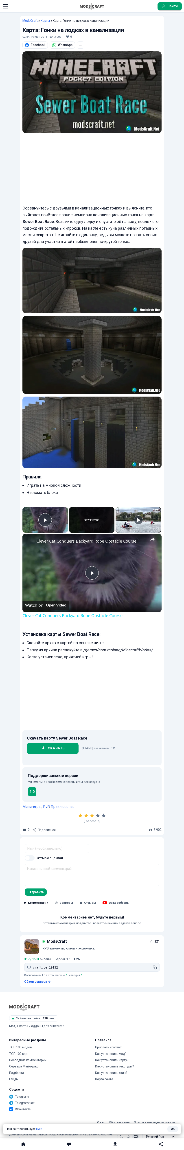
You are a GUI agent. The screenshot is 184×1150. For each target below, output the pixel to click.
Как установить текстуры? (114, 1066)
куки (39, 1128)
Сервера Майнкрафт (24, 1066)
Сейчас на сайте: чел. (35, 1018)
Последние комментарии (27, 1060)
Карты (45, 20)
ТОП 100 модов (20, 1047)
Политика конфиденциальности (154, 1122)
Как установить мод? (111, 1054)
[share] (153, 539)
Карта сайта (104, 1079)
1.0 (32, 792)
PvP (46, 807)
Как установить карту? (112, 1060)
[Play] (138, 519)
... (80, 45)
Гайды (13, 1079)
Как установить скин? (111, 1073)
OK (173, 1128)
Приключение (62, 807)
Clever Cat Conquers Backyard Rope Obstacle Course (86, 541)
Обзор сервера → (37, 981)
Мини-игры (32, 807)
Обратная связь (119, 1122)
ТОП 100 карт (19, 1054)
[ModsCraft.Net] (24, 1006)
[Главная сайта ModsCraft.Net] (92, 6)
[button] (5, 6)
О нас (101, 1122)
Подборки (16, 1073)
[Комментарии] (69, 1144)
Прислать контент (108, 1047)
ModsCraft (30, 20)
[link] (29, 541)
